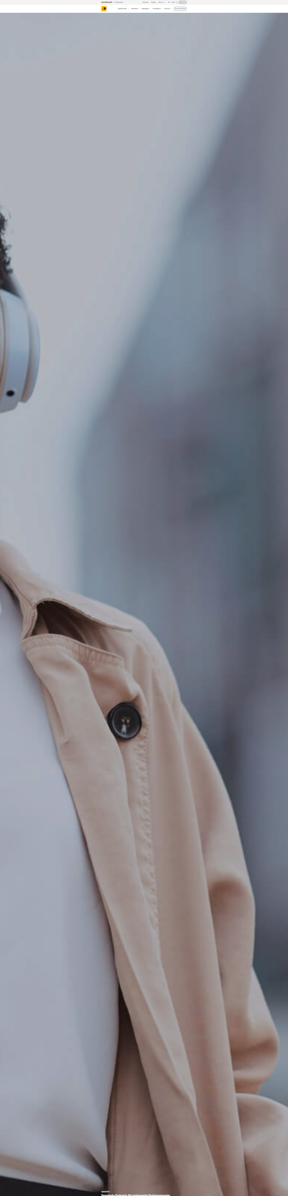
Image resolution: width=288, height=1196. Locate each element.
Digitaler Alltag (105, 1191)
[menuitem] (180, 8)
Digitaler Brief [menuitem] (122, 8)
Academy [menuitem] (153, 2)
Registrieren (183, 2)
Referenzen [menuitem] (145, 2)
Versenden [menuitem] (134, 8)
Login (173, 2)
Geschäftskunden (106, 2)
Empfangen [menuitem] (145, 8)
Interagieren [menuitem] (156, 8)
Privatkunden (119, 2)
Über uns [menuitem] (161, 2)
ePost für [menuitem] (167, 8)
